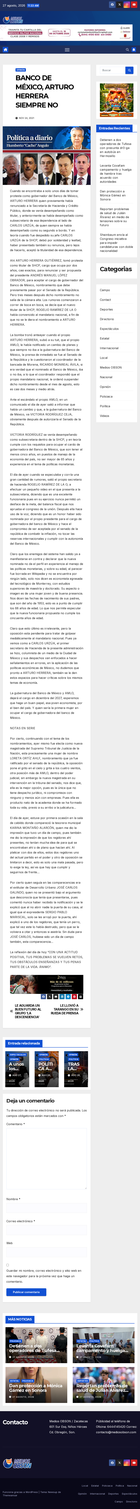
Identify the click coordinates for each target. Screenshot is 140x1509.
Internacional (109, 348)
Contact (105, 300)
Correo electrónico (20, 1221)
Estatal (104, 338)
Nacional (106, 377)
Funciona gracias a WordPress (21, 1492)
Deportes (106, 309)
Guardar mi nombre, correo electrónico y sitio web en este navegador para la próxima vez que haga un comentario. (43, 1276)
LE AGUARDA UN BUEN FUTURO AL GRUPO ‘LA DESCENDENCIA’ (28, 1011)
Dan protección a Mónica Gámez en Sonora (113, 195)
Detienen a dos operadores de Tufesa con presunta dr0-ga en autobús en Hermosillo (115, 148)
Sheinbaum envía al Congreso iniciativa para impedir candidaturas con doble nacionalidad (116, 243)
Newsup (52, 1492)
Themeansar (10, 1495)
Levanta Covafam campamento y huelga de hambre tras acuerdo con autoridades (115, 173)
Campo (105, 290)
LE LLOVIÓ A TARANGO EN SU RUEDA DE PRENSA (65, 1009)
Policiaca (106, 396)
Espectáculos (18, 1055)
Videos (104, 416)
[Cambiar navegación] (67, 49)
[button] (127, 49)
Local (104, 358)
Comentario (15, 1124)
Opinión (21, 70)
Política (44, 1059)
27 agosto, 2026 (23, 1357)
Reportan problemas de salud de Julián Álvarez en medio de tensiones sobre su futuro (114, 217)
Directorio (107, 319)
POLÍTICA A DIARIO (46, 1068)
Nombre (13, 1199)
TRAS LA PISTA (74, 1068)
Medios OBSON (111, 367)
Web (9, 1243)
